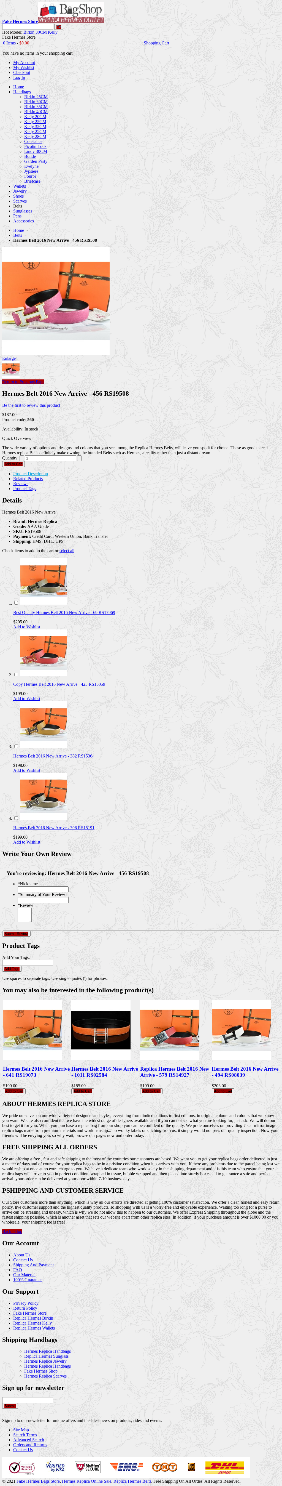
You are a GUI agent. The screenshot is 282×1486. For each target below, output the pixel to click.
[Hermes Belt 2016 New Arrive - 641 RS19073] (32, 1058)
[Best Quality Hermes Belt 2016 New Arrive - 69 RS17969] (43, 603)
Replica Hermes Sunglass (46, 1356)
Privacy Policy (26, 1303)
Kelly (53, 32)
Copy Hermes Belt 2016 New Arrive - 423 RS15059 (59, 684)
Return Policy (25, 1308)
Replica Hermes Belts (132, 1481)
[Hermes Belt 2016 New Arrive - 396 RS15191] (43, 818)
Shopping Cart (156, 43)
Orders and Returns (30, 1444)
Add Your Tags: (16, 957)
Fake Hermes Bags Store (38, 1481)
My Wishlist (23, 67)
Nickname (28, 883)
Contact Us (23, 1260)
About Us (21, 1255)
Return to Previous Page (23, 381)
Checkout (21, 72)
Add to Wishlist (26, 626)
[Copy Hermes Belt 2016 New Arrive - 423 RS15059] (43, 674)
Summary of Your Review (41, 894)
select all (66, 550)
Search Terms (25, 1434)
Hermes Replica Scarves (45, 1376)
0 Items (9, 43)
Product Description (30, 473)
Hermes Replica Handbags (47, 1351)
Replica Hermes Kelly (32, 1323)
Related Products (28, 478)
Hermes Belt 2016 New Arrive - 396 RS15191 (53, 827)
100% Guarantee (27, 1279)
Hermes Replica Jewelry (45, 1361)
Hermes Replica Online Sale (86, 1481)
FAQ (17, 1269)
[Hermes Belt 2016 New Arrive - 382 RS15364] (43, 746)
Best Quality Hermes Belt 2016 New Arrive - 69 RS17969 (64, 612)
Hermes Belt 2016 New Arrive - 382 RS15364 (53, 756)
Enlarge (9, 358)
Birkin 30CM (35, 32)
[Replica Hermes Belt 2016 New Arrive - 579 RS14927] (169, 1058)
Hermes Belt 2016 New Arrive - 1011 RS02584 (104, 1072)
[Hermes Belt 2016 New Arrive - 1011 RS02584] (101, 1058)
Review (25, 905)
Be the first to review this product (31, 405)
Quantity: (10, 458)
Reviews (20, 483)
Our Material (24, 1274)
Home (18, 230)
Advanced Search (28, 1439)
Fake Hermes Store (30, 1313)
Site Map (21, 1429)
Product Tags (24, 488)
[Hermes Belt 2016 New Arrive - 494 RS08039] (241, 1058)
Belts (17, 235)
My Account (24, 62)
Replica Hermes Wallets (34, 1328)
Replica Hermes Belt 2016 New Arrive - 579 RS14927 (174, 1072)
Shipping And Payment (33, 1264)
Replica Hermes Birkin (33, 1318)
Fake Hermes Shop (41, 1371)
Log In (19, 77)
